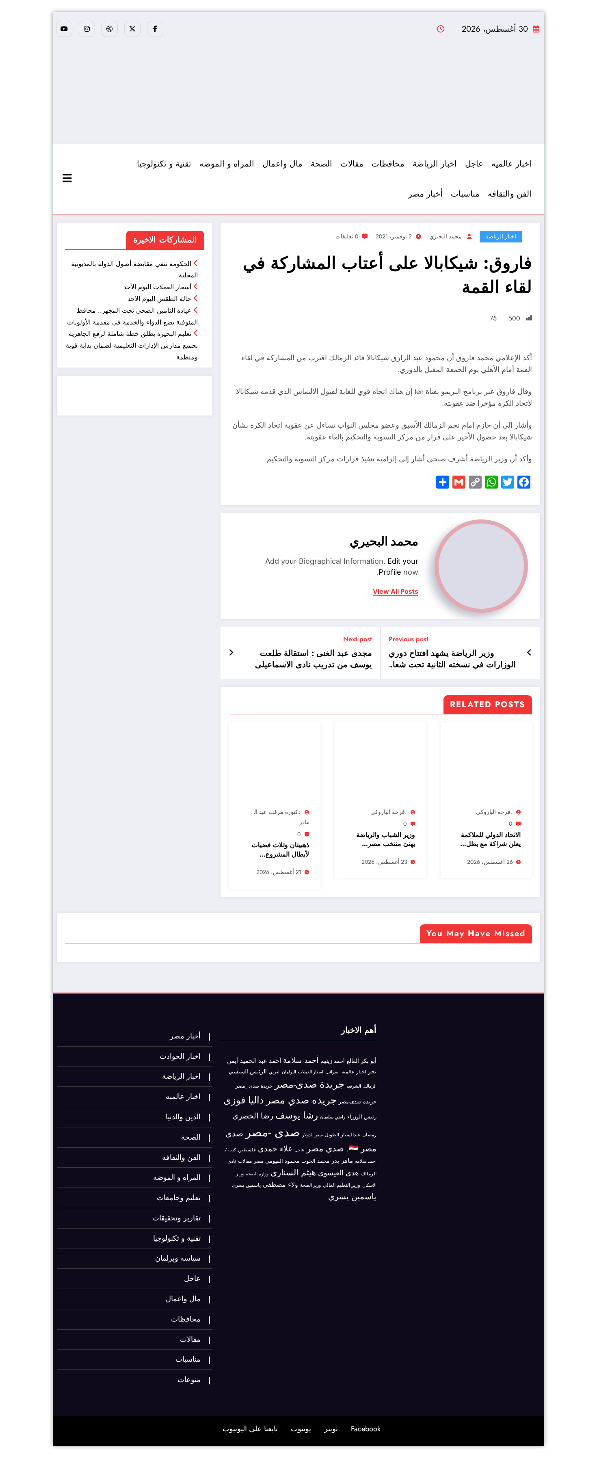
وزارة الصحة (257, 1174)
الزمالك (369, 1086)
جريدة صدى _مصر (254, 1086)
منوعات (189, 1379)
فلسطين (247, 1149)
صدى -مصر (272, 1132)
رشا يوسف (296, 1115)
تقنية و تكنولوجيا (164, 164)
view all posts (395, 591)
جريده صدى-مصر (357, 1101)
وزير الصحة (310, 1185)
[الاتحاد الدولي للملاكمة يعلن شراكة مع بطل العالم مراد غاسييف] (486, 766)
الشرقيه (353, 1086)
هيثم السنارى (293, 1172)
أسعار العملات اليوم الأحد (157, 287)
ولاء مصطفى (280, 1184)
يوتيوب (301, 1428)
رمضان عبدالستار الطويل (350, 1134)
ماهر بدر (342, 1160)
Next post (357, 639)
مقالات (351, 164)
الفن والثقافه (510, 194)
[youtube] (64, 29)
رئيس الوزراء (361, 1117)
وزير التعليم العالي (341, 1185)
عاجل (474, 164)
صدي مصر (325, 1148)
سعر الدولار (312, 1134)
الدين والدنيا (183, 1117)
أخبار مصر (425, 194)
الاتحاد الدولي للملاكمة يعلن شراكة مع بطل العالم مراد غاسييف (491, 840)
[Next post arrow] (231, 653)
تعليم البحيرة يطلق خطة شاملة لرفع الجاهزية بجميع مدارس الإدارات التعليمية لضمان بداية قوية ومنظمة (132, 345)
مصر (258, 1161)
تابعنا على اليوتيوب (250, 1428)
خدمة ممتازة (185, 401)
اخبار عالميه (511, 164)
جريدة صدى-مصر (309, 1084)
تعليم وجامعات (179, 1197)
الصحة (321, 164)
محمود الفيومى (282, 1161)
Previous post (408, 639)
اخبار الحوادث (180, 1056)
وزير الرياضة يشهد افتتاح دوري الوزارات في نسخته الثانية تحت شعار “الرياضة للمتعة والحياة (452, 659)
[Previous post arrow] (529, 653)
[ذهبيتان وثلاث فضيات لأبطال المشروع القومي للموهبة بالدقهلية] (274, 766)
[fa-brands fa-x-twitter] (132, 29)
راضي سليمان (332, 1117)
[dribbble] (110, 29)
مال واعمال (282, 164)
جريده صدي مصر (301, 1100)
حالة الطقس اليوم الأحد (159, 298)
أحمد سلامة (300, 1060)
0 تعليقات (346, 236)
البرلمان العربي (282, 1072)
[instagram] (87, 29)
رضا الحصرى (252, 1115)
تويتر (331, 1428)
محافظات (388, 164)
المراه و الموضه (226, 164)
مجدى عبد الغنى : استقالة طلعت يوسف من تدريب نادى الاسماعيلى (313, 659)
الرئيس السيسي (248, 1071)
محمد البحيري (445, 236)
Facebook (366, 1428)
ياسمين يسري (352, 1196)
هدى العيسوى (338, 1173)
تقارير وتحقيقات (176, 1218)
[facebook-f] (155, 29)
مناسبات (465, 194)
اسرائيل (332, 1072)
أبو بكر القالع (361, 1061)
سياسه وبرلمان (178, 1258)
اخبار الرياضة (435, 164)
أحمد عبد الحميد (260, 1060)
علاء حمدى (275, 1148)
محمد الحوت (315, 1161)
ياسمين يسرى (246, 1184)
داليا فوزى (243, 1100)
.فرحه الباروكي (494, 812)
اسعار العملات (310, 1072)
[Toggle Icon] (68, 179)
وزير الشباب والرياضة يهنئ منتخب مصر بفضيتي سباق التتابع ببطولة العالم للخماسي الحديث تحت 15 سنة (384, 840)
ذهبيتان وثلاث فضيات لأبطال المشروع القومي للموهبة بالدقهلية (280, 850)
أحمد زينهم (332, 1061)
